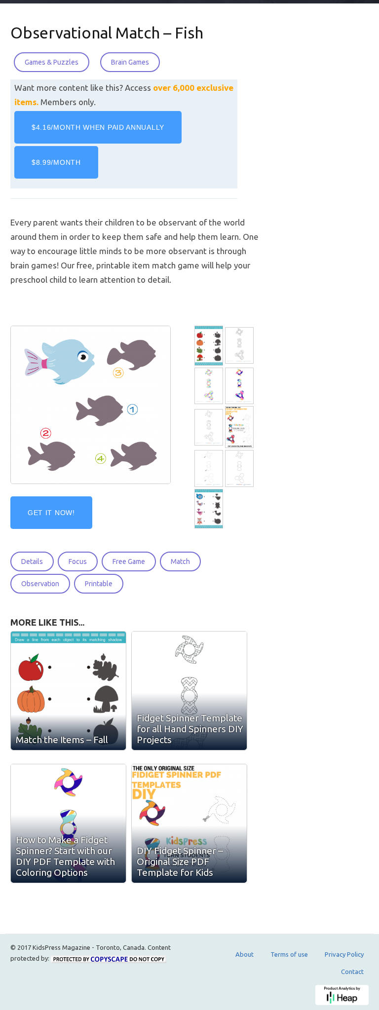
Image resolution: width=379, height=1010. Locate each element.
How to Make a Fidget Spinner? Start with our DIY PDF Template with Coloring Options (65, 856)
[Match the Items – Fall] (68, 690)
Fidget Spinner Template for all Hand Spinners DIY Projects (190, 728)
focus (78, 561)
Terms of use (289, 954)
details (32, 561)
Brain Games (130, 62)
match (180, 561)
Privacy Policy (344, 954)
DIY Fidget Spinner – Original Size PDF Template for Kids (180, 861)
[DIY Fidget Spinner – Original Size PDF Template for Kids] (189, 823)
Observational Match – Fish (106, 32)
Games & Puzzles (51, 62)
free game (129, 561)
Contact (352, 971)
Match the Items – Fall (62, 739)
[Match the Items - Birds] (209, 509)
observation (40, 584)
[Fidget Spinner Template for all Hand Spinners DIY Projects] (240, 345)
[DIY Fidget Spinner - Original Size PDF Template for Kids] (240, 427)
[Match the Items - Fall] (209, 345)
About (244, 954)
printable (99, 584)
